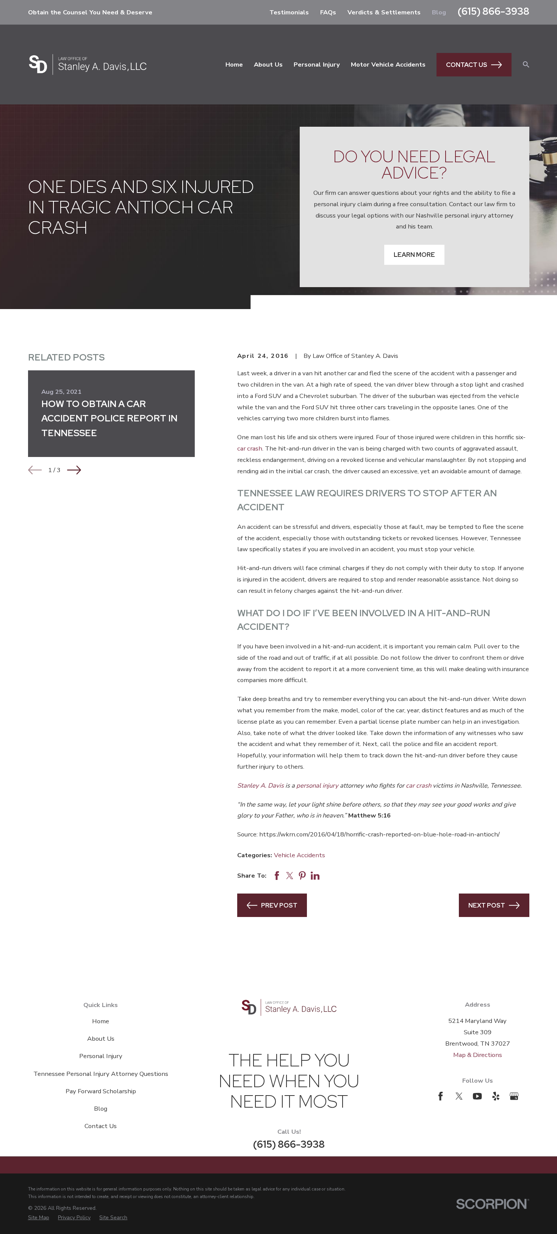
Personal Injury (100, 1056)
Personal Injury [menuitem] (317, 64)
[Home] (88, 64)
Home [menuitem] (234, 64)
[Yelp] (495, 1096)
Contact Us (466, 65)
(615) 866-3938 (493, 11)
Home (100, 1021)
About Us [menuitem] (268, 64)
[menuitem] (38, 1218)
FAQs (328, 12)
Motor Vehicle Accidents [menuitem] (388, 64)
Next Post (486, 905)
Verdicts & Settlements (384, 12)
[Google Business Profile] (514, 1096)
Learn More (414, 254)
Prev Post (279, 905)
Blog (439, 12)
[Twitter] (459, 1096)
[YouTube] (477, 1096)
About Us (100, 1038)
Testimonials (289, 12)
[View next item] (74, 470)
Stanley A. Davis (260, 785)
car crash (249, 448)
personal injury (317, 785)
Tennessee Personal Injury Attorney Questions (100, 1073)
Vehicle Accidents (299, 855)
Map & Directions (477, 1055)
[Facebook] (440, 1096)
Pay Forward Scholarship (101, 1091)
